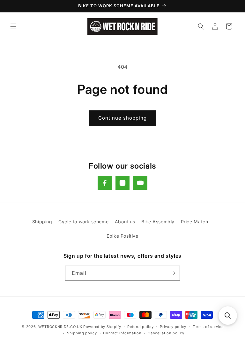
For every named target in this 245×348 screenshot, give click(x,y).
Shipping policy (82, 333)
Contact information (122, 333)
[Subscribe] (173, 273)
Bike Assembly (157, 221)
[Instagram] (122, 183)
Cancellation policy (166, 333)
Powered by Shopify (102, 326)
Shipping (42, 221)
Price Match (194, 221)
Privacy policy (173, 326)
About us (125, 221)
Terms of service (208, 326)
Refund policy (140, 326)
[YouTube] (140, 183)
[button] (13, 26)
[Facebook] (105, 183)
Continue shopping (122, 118)
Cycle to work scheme (83, 221)
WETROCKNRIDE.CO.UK (60, 326)
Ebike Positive (122, 236)
